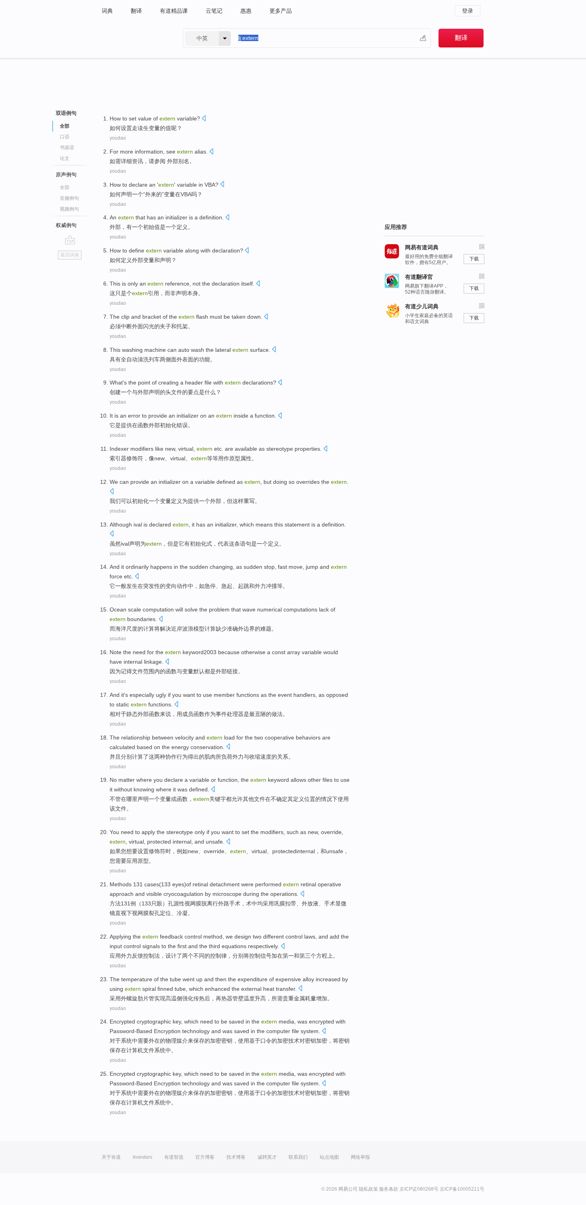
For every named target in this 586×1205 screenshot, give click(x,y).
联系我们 (298, 1157)
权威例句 (66, 225)
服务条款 (388, 1189)
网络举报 (360, 1157)
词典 (107, 11)
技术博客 (236, 1157)
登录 (467, 11)
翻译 (136, 11)
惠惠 (246, 11)
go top (70, 240)
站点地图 (329, 1157)
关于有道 (111, 1157)
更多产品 (280, 11)
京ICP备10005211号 (462, 1189)
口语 (64, 137)
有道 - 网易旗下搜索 (134, 38)
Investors (142, 1157)
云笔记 (214, 11)
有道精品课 (174, 11)
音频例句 (69, 198)
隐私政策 (368, 1189)
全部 (64, 187)
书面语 (67, 147)
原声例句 (66, 174)
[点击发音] (204, 119)
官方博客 (204, 1157)
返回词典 (69, 255)
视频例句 (69, 209)
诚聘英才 (267, 1157)
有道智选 (173, 1157)
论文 (64, 158)
